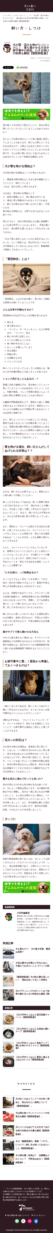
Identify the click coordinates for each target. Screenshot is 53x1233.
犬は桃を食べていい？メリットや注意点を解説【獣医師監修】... (32, 1115)
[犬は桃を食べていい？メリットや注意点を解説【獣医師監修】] (9, 1116)
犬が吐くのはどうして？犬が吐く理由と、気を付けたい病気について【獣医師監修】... (32, 1102)
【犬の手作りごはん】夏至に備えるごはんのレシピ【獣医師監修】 (32, 1058)
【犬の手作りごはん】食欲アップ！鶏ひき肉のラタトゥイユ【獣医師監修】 (32, 1045)
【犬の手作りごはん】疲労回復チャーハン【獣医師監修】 (32, 1015)
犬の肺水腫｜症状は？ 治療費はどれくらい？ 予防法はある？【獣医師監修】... (32, 1159)
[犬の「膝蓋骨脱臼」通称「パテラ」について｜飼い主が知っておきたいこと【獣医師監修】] (9, 1145)
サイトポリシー (40, 1215)
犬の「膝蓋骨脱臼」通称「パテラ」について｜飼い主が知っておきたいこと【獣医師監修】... (32, 1144)
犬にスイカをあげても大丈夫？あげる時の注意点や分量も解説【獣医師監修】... (32, 1130)
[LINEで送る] (22, 67)
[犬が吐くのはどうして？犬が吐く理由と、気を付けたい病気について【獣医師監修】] (9, 1102)
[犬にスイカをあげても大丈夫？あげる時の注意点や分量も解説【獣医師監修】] (9, 1130)
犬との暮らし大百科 (30, 8)
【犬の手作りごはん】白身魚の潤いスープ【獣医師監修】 (32, 1030)
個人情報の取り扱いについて (18, 1215)
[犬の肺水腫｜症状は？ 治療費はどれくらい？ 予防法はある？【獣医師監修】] (9, 1159)
